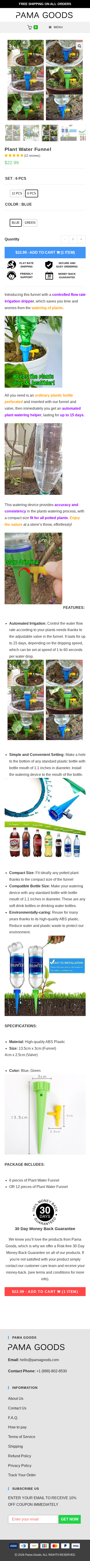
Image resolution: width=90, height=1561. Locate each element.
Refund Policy (19, 1456)
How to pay (17, 1427)
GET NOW (69, 1519)
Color (11, 204)
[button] (79, 45)
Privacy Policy (19, 1466)
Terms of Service (21, 1437)
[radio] (17, 193)
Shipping (15, 1446)
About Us (15, 1398)
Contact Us (17, 1408)
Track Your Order (22, 1475)
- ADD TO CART (45, 252)
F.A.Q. (13, 1418)
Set (8, 178)
